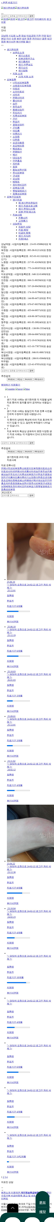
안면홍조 (17, 161)
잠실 (23, 35)
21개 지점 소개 (25, 76)
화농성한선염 (19, 170)
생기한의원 (12, 49)
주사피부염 (18, 173)
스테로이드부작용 (22, 85)
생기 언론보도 (25, 64)
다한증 (16, 139)
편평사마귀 (18, 97)
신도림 (12, 35)
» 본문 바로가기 (9, 2)
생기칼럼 (23, 70)
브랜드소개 (18, 52)
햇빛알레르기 (19, 191)
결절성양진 (18, 124)
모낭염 (16, 179)
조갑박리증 (18, 146)
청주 (29, 38)
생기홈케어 (24, 61)
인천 (38, 35)
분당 (3, 38)
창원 (3, 41)
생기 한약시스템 (26, 209)
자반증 (16, 164)
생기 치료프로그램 (27, 206)
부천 (19, 38)
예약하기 (5, 385)
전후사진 (23, 218)
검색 (31, 495)
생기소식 (23, 67)
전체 (3, 468)
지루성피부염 (19, 115)
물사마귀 (17, 100)
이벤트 (4, 1198)
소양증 (16, 136)
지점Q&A (23, 239)
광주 (44, 38)
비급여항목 (17, 1195)
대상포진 (17, 158)
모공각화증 (18, 143)
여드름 (16, 130)
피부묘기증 (18, 188)
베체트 (16, 182)
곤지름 (16, 127)
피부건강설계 (14, 197)
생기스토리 (24, 55)
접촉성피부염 (19, 194)
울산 (28, 41)
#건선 (20, 379)
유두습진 (17, 106)
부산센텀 (20, 41)
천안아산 (36, 38)
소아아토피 (18, 91)
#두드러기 (39, 379)
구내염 (16, 176)
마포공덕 (31, 35)
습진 (15, 103)
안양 (43, 35)
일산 (49, 35)
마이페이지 (40, 19)
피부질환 (11, 79)
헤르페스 (17, 149)
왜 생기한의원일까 (27, 203)
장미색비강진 (19, 185)
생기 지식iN (24, 236)
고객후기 (23, 221)
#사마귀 (28, 379)
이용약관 (16, 1192)
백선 (15, 155)
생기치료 (17, 200)
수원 (14, 38)
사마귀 (16, 94)
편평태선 (17, 152)
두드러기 (17, 112)
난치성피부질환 (21, 82)
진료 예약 (23, 230)
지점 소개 (17, 73)
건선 (15, 118)
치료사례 (17, 215)
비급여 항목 (24, 233)
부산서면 (11, 41)
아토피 (16, 88)
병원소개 (6, 1192)
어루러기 (17, 133)
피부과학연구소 (26, 58)
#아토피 (11, 379)
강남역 (4, 35)
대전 (24, 38)
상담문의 (17, 224)
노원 (18, 35)
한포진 (16, 121)
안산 (8, 38)
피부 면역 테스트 (27, 212)
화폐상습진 (18, 109)
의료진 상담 (24, 227)
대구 (49, 38)
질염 (15, 167)
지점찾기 (15, 385)
